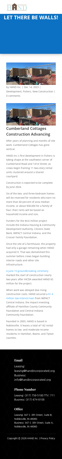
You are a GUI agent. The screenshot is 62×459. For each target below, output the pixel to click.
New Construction (43, 91)
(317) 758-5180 (34, 395)
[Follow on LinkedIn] (52, 453)
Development (14, 91)
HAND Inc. (15, 87)
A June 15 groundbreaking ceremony (27, 271)
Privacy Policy (47, 438)
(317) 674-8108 (35, 399)
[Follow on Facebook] (43, 453)
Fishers (27, 91)
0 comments (13, 95)
